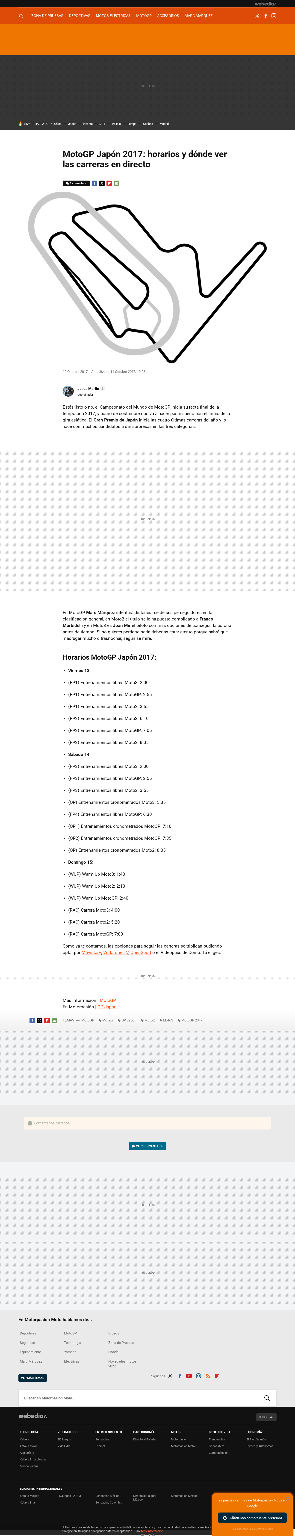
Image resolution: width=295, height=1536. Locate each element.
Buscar (267, 1398)
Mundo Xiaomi (29, 1466)
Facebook (265, 16)
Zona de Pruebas (47, 16)
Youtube (189, 1375)
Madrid (164, 124)
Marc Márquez (199, 16)
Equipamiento (30, 1352)
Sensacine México (107, 1496)
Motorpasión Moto (183, 1446)
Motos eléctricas (113, 16)
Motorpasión (179, 1439)
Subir (263, 1417)
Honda (113, 1352)
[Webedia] (266, 3)
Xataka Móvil (28, 1446)
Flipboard (109, 183)
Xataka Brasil (28, 1502)
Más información (152, 1531)
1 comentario (78, 183)
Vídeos (113, 1333)
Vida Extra (64, 1446)
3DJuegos (64, 1439)
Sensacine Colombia (108, 1502)
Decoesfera (216, 1446)
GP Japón (107, 1006)
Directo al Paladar (144, 1439)
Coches (148, 124)
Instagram (274, 16)
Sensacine (102, 1439)
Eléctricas (72, 1361)
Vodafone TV (115, 952)
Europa (131, 124)
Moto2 (150, 1020)
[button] (90, 389)
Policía (116, 124)
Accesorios (168, 16)
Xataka (24, 1439)
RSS (208, 1375)
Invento (88, 124)
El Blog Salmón (256, 1439)
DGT (102, 124)
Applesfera (27, 1452)
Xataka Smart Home (33, 1459)
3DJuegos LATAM (69, 1496)
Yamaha (70, 1352)
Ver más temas (32, 1378)
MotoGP (144, 16)
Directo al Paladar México (144, 1497)
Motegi (107, 1020)
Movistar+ (91, 952)
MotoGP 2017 (191, 1020)
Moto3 (168, 1020)
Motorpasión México (184, 1496)
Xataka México (29, 1496)
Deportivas (79, 16)
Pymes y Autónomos (260, 1446)
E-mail (116, 183)
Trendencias (217, 1439)
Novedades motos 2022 (122, 1363)
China (58, 124)
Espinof (100, 1446)
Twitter (257, 16)
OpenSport (140, 952)
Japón (72, 124)
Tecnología (72, 1343)
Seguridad (27, 1343)
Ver (149, 1146)
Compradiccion (218, 1452)
